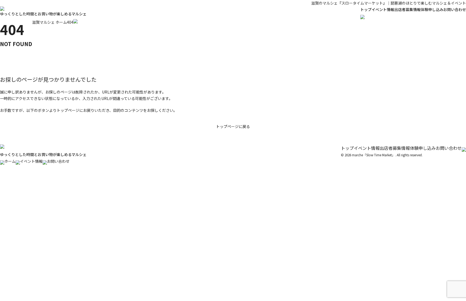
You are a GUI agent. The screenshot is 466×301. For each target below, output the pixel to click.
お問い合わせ (454, 9)
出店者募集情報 (407, 9)
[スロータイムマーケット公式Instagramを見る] (464, 148)
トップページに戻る (233, 126)
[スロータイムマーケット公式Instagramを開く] (362, 16)
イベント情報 (383, 9)
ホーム (10, 161)
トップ (366, 9)
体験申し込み (432, 9)
